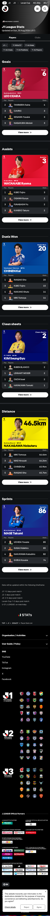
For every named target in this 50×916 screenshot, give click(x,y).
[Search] (45, 8)
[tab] (12, 37)
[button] (37, 8)
